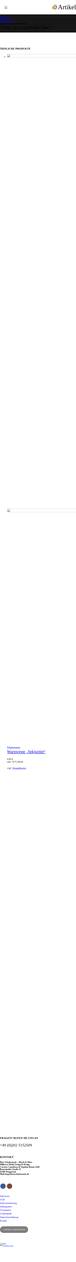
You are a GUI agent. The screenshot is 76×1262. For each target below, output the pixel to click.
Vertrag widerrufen (14, 1230)
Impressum (4, 1196)
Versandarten (5, 1210)
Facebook (3, 1186)
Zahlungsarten (6, 1207)
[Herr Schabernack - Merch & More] (12, 7)
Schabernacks (13, 747)
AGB (2, 1200)
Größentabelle (6, 1214)
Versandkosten (19, 768)
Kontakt (3, 1221)
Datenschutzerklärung (9, 1217)
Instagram (9, 1186)
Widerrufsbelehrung (8, 1203)
